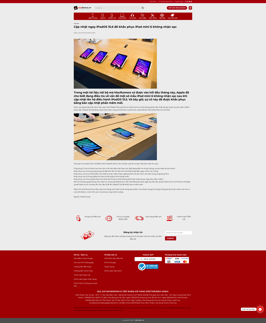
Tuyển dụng (179, 1)
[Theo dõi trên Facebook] (185, 1)
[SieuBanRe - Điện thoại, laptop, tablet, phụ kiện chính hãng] (82, 8)
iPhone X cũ (140, 308)
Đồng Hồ (112, 18)
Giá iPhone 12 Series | (82, 308)
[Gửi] (143, 8)
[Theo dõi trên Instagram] (187, 1)
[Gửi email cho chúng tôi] (191, 1)
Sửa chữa (153, 18)
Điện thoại (93, 18)
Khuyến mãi (173, 18)
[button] (190, 8)
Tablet (103, 18)
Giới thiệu (153, 1)
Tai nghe (132, 18)
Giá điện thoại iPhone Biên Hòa (110, 310)
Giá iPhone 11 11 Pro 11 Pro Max (104, 308)
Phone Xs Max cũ (126, 308)
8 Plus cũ (165, 308)
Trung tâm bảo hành (166, 1)
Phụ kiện (142, 18)
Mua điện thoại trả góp (86, 310)
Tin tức (162, 18)
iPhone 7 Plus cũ (153, 308)
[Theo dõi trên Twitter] (189, 1)
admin (93, 33)
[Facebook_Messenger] (260, 309)
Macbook (122, 18)
